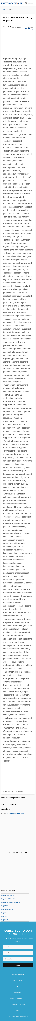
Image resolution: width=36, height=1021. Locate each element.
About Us (21, 980)
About (15, 813)
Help (18, 986)
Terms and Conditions (18, 1004)
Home (13, 980)
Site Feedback (18, 992)
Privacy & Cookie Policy (17, 998)
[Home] (12, 3)
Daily (18, 1010)
